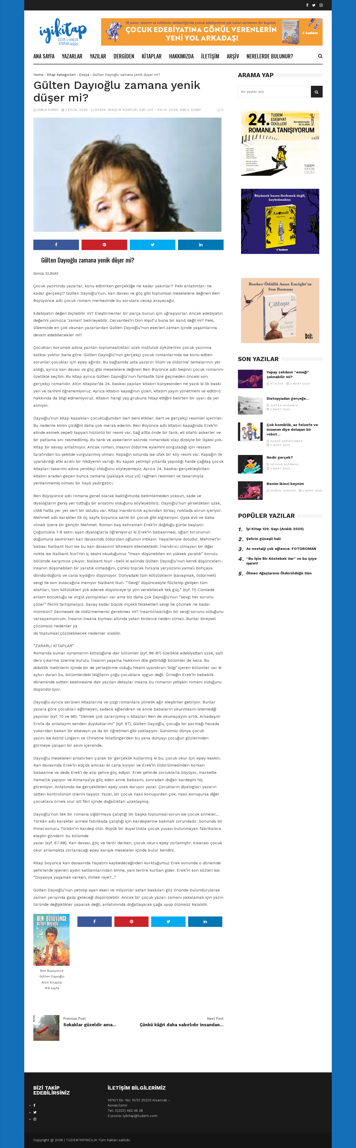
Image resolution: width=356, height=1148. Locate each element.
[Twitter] (314, 5)
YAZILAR (98, 56)
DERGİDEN (124, 56)
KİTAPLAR (152, 56)
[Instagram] (321, 5)
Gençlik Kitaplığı (122, 110)
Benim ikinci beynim (285, 484)
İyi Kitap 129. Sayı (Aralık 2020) (275, 529)
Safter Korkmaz (284, 405)
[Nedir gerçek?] (250, 464)
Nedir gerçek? (280, 457)
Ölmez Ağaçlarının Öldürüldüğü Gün (279, 573)
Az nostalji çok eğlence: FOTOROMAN (281, 548)
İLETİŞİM (210, 56)
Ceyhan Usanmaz (284, 464)
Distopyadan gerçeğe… (288, 398)
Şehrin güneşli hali (263, 539)
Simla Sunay (48, 110)
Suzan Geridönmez (286, 441)
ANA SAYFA (43, 56)
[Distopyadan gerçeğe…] (250, 405)
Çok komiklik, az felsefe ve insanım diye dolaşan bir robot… (292, 429)
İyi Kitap (276, 383)
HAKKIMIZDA (181, 56)
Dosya (84, 75)
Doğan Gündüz (283, 490)
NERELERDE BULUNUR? (270, 56)
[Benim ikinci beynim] (250, 490)
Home (38, 75)
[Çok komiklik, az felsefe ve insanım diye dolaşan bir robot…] (250, 431)
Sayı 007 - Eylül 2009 (158, 110)
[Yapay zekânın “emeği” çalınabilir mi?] (250, 379)
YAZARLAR (72, 56)
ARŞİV (233, 56)
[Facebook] (307, 5)
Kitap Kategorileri (61, 75)
